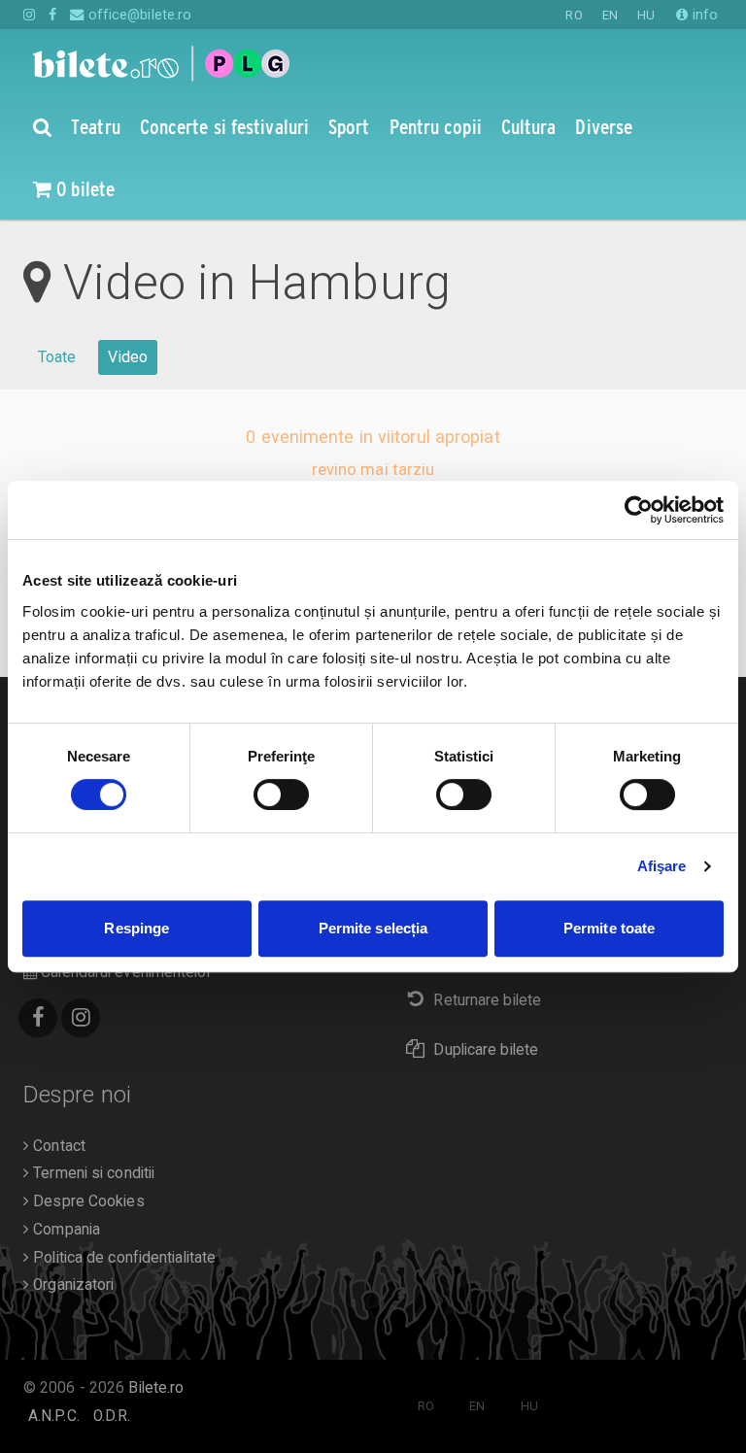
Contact (57, 1146)
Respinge (136, 928)
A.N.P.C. (54, 1416)
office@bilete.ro (138, 14)
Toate (57, 357)
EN (610, 15)
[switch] (281, 794)
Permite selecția (373, 928)
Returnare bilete (487, 1000)
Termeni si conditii (91, 1173)
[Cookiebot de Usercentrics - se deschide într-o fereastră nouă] (639, 509)
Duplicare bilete (485, 1050)
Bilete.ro (156, 1388)
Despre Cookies (87, 1201)
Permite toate (609, 928)
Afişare (662, 866)
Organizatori (71, 1285)
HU (646, 15)
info (703, 14)
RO (573, 15)
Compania (64, 1229)
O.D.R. (112, 1416)
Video (128, 357)
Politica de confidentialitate (122, 1258)
